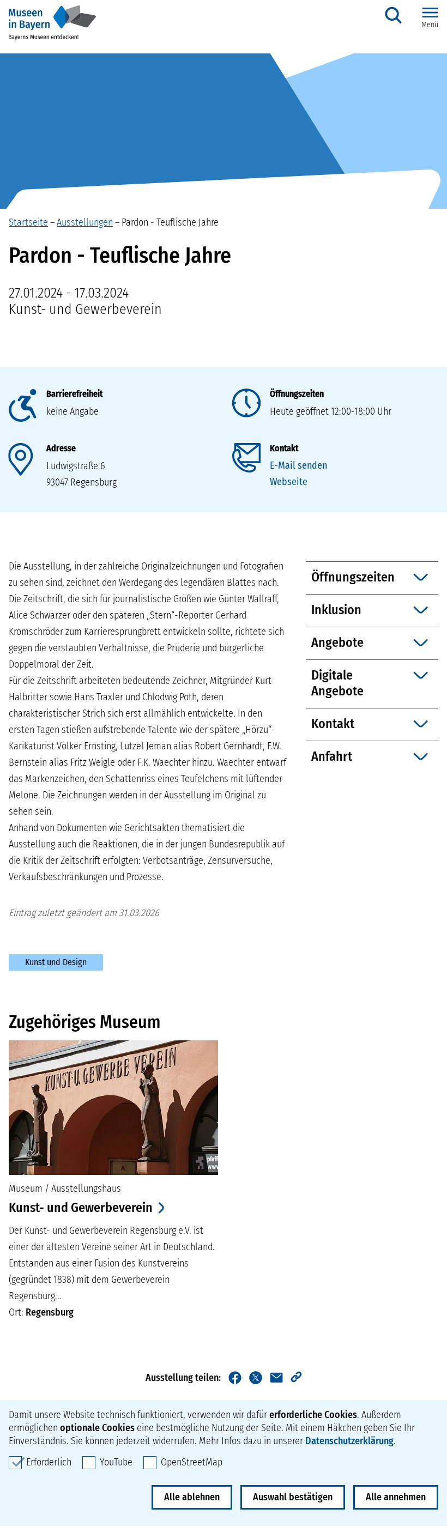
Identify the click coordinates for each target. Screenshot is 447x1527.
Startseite (28, 222)
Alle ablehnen (192, 1497)
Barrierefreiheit (74, 394)
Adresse (61, 448)
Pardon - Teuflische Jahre (170, 222)
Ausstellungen (85, 222)
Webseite (288, 482)
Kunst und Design (56, 962)
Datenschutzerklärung (349, 1441)
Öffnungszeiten (297, 394)
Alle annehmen (396, 1497)
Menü (429, 24)
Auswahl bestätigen (293, 1497)
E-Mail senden (298, 465)
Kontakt (284, 448)
